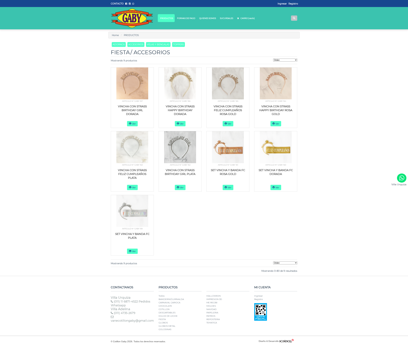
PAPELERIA (212, 312)
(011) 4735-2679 (124, 313)
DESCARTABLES (167, 312)
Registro (293, 3)
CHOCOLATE (165, 306)
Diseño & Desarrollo (269, 341)
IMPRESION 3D (214, 299)
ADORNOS (119, 44)
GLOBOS (163, 322)
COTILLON (164, 309)
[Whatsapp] (401, 178)
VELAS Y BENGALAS (158, 44)
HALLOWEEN (213, 296)
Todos (161, 296)
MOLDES (211, 306)
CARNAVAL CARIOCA (169, 302)
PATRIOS (210, 316)
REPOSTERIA (213, 319)
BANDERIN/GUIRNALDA (171, 299)
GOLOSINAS (165, 329)
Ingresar (258, 296)
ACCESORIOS (135, 44)
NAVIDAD (211, 309)
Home (115, 35)
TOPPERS (178, 44)
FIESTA (162, 319)
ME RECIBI (211, 302)
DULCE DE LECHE (168, 316)
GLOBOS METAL (167, 326)
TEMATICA (211, 322)
